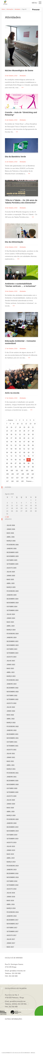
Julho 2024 (11, 614)
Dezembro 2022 (12, 688)
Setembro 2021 (12, 746)
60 (20, 449)
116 (32, 478)
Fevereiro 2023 (13, 680)
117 (7, 481)
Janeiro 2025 (11, 595)
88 (20, 463)
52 (15, 445)
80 (15, 460)
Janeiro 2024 (11, 637)
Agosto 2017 (11, 935)
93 (11, 467)
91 (33, 463)
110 (33, 474)
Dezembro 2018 (12, 873)
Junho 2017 (11, 943)
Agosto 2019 (11, 842)
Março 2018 (11, 908)
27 (28, 431)
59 (15, 449)
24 (15, 431)
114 (22, 478)
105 (7, 474)
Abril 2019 (10, 858)
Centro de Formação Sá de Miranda (17, 1025)
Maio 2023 (10, 668)
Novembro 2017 (13, 924)
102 (22, 470)
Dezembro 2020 (12, 780)
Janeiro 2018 (11, 916)
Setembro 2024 (12, 610)
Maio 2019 (10, 854)
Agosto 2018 (11, 889)
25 (20, 431)
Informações (10, 9)
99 (7, 470)
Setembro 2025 (12, 564)
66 (15, 452)
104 (32, 470)
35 (33, 434)
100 (12, 470)
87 (15, 463)
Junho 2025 (11, 575)
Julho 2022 (11, 707)
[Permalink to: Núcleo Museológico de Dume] (21, 46)
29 (7, 434)
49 (33, 442)
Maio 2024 (10, 622)
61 (24, 449)
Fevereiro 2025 (13, 591)
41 (28, 438)
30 (11, 434)
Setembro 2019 (12, 839)
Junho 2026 (11, 529)
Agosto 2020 (11, 796)
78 (7, 460)
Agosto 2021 (11, 750)
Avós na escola (12, 393)
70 (33, 452)
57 (7, 449)
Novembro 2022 (13, 692)
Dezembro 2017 (12, 920)
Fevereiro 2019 (13, 866)
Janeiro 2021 (11, 777)
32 (20, 434)
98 (33, 467)
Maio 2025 (10, 579)
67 (20, 452)
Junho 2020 (11, 804)
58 (11, 449)
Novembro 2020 (13, 784)
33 (24, 434)
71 (7, 456)
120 (22, 481)
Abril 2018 (10, 904)
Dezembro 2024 (12, 599)
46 (20, 442)
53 (20, 445)
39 (20, 438)
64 (7, 452)
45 (15, 442)
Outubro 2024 (12, 606)
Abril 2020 (10, 811)
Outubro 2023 (12, 649)
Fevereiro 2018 (13, 912)
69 (28, 452)
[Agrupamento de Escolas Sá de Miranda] (5, 2)
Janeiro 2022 (11, 730)
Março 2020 (11, 815)
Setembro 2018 (12, 885)
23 (11, 431)
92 (7, 467)
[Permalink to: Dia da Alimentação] (21, 230)
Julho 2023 (11, 661)
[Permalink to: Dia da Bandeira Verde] (21, 145)
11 (22, 424)
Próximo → (29, 481)
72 (11, 456)
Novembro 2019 (13, 831)
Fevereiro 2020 (13, 819)
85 (7, 463)
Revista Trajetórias (11, 1029)
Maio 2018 (10, 900)
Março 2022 (11, 722)
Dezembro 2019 (12, 827)
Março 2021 (11, 769)
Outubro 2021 (12, 742)
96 (24, 467)
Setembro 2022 (12, 699)
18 (20, 427)
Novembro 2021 (13, 738)
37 (11, 438)
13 (30, 424)
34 (28, 434)
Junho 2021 (11, 757)
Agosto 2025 (11, 568)
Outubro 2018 (12, 881)
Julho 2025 (11, 572)
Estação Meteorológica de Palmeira (17, 1037)
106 (12, 474)
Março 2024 (11, 630)
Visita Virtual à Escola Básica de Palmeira (19, 1009)
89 (24, 463)
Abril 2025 (10, 583)
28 (33, 431)
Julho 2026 (11, 525)
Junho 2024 (11, 618)
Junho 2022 (11, 711)
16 (11, 427)
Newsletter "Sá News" (12, 1033)
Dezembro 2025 (12, 552)
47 (24, 442)
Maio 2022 (10, 715)
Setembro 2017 (12, 931)
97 (28, 467)
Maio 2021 (10, 761)
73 (15, 456)
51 (11, 445)
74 (20, 456)
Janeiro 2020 (11, 823)
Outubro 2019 (12, 835)
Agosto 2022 (11, 703)
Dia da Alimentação (14, 242)
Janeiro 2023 (11, 684)
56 (33, 445)
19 (24, 427)
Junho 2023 (11, 664)
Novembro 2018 (13, 877)
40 (24, 438)
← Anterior (9, 420)
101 (17, 470)
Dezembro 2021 (12, 734)
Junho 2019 (11, 850)
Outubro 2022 (12, 695)
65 (11, 452)
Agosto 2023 (11, 657)
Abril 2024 (10, 626)
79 (11, 460)
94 (15, 467)
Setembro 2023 (12, 653)
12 (26, 424)
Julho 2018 (11, 893)
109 (28, 474)
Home (3, 9)
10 (17, 424)
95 (20, 467)
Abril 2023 (10, 672)
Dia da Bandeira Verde (15, 157)
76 (28, 456)
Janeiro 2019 (11, 869)
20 (28, 427)
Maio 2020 (10, 808)
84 (33, 460)
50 (7, 445)
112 (12, 478)
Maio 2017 (10, 947)
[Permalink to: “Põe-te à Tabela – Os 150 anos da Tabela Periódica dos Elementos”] (21, 188)
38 (15, 438)
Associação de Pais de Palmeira (16, 1040)
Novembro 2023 (13, 645)
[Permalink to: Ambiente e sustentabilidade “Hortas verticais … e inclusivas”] (21, 272)
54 (24, 445)
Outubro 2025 (12, 560)
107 (17, 474)
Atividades (17, 9)
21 (33, 427)
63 (33, 449)
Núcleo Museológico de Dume (19, 70)
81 (20, 460)
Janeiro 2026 (11, 548)
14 (35, 424)
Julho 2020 (11, 800)
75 (24, 456)
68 (24, 452)
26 (24, 431)
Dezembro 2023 (12, 641)
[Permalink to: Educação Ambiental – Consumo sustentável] (21, 324)
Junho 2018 (11, 897)
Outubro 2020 (12, 788)
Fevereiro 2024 (13, 633)
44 (11, 442)
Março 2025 (11, 587)
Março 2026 (11, 541)
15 (7, 427)
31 (15, 434)
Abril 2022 (10, 719)
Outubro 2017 (12, 927)
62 (28, 449)
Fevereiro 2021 (13, 773)
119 (17, 481)
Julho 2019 (11, 846)
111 (7, 478)
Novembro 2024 (13, 603)
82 (24, 460)
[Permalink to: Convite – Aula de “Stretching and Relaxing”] (21, 101)
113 (17, 478)
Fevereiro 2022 (13, 726)
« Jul (7, 517)
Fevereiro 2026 (13, 545)
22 (7, 431)
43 (7, 442)
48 (28, 442)
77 (33, 456)
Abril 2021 (10, 765)
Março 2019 (11, 862)
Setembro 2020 (12, 792)
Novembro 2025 (13, 556)
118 (12, 481)
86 (11, 463)
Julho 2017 (11, 939)
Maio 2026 (10, 533)
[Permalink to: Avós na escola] (21, 376)
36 (7, 438)
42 (33, 438)
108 (23, 474)
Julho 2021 (11, 753)
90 (28, 463)
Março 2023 (11, 676)
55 (28, 445)
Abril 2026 (10, 537)
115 (27, 478)
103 (27, 470)
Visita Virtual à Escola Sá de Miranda (18, 979)
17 (15, 427)
